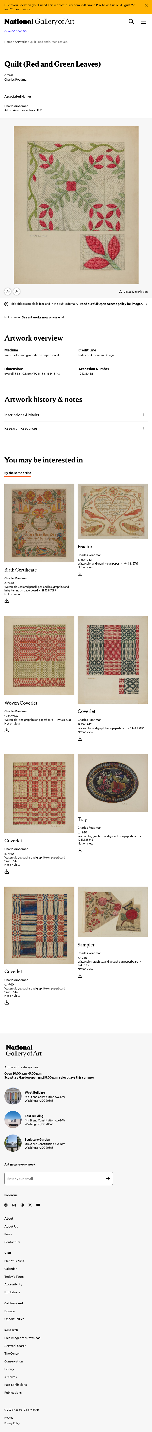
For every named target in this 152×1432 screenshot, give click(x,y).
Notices (8, 1417)
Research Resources (21, 428)
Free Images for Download (22, 1338)
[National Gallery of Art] (76, 1050)
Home (8, 42)
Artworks (21, 42)
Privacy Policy (12, 1423)
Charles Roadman (16, 106)
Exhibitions (12, 1292)
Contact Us (12, 1242)
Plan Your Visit (14, 1261)
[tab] (17, 473)
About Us (11, 1226)
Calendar (10, 1268)
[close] (146, 5)
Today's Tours (14, 1276)
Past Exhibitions (15, 1384)
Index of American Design (96, 355)
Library (9, 1369)
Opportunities (14, 1319)
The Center (12, 1353)
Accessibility (13, 1284)
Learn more (22, 9)
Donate (9, 1311)
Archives (10, 1377)
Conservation (13, 1361)
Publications (13, 1392)
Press (8, 1234)
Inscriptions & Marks (21, 414)
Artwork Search (15, 1346)
